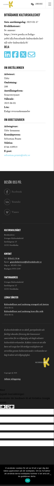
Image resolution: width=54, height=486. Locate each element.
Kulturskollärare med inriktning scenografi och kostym (26, 304)
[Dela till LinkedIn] (7, 56)
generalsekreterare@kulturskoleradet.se (26, 262)
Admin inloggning (12, 379)
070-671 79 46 (13, 258)
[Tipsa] (32, 56)
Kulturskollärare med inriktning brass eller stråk (23, 311)
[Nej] (50, 474)
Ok (27, 480)
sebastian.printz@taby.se (17, 155)
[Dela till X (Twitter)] (23, 56)
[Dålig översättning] (10, 407)
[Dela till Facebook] (15, 56)
